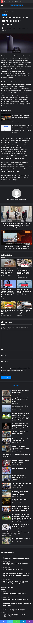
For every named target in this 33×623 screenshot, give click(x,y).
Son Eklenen (16, 385)
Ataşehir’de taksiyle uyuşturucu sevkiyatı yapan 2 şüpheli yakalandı (21, 448)
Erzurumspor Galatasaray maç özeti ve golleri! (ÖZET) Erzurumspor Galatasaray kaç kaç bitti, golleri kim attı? (21, 517)
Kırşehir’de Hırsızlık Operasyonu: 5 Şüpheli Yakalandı (19, 477)
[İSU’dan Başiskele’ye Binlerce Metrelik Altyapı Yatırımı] (6, 540)
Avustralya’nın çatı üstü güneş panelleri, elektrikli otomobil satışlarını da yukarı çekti (23, 272)
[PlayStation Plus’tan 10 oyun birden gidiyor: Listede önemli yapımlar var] (6, 117)
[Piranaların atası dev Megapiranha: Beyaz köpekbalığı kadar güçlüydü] (8, 263)
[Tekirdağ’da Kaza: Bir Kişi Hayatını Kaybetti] (6, 434)
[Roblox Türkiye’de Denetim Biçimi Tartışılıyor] (6, 463)
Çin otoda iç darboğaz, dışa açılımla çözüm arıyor (24, 311)
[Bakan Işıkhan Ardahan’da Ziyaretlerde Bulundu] (6, 441)
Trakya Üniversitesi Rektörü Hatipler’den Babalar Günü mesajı (20, 399)
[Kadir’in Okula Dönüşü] (6, 470)
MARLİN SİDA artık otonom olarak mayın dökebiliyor (24, 291)
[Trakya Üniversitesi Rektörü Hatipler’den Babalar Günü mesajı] (6, 400)
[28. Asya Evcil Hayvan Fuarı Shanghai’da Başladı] (6, 527)
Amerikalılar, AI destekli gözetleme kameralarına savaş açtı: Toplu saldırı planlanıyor (7, 293)
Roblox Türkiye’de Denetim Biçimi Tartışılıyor (20, 461)
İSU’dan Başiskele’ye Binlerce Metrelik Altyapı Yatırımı (21, 539)
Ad (2, 349)
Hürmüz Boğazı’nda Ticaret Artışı (12, 1)
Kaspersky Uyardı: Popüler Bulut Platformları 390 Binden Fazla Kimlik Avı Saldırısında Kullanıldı (22, 128)
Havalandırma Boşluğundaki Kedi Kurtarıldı (21, 391)
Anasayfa (5, 11)
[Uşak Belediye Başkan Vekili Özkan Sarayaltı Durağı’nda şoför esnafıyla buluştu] (6, 509)
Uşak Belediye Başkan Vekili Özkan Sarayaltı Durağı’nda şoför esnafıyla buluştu (21, 508)
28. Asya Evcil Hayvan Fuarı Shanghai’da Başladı (20, 525)
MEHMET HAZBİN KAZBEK (10, 28)
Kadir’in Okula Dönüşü (19, 468)
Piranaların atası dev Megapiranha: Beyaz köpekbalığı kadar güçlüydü (7, 271)
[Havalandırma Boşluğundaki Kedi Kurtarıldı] (6, 393)
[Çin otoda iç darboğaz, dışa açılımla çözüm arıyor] (24, 305)
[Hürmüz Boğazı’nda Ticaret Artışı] (6, 408)
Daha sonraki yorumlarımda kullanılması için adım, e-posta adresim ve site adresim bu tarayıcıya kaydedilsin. (15, 370)
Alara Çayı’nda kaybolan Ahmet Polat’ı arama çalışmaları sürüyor (20, 492)
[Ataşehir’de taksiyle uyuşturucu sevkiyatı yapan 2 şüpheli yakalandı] (6, 449)
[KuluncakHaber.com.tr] (16, 5)
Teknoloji (11, 11)
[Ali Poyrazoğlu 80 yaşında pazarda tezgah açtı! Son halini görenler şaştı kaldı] (6, 426)
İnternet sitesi (5, 361)
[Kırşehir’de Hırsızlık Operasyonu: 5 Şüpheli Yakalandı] (6, 478)
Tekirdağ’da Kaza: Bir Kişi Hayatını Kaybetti (20, 432)
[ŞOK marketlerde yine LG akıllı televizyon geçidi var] (8, 305)
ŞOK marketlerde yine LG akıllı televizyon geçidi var (8, 311)
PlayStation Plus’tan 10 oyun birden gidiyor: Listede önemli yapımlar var (21, 118)
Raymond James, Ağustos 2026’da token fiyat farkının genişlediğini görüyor (16, 533)
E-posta (3, 355)
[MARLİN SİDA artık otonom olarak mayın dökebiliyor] (24, 284)
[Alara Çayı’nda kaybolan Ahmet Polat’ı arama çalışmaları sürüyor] (6, 493)
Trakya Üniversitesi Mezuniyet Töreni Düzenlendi (21, 484)
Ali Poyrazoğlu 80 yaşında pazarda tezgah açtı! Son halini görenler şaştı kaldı (20, 425)
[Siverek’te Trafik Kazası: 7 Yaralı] (6, 501)
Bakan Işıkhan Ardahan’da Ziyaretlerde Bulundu (20, 439)
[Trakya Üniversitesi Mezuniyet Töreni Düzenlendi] (6, 486)
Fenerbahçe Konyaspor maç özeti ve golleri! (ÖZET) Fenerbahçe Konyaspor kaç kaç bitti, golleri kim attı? (21, 416)
